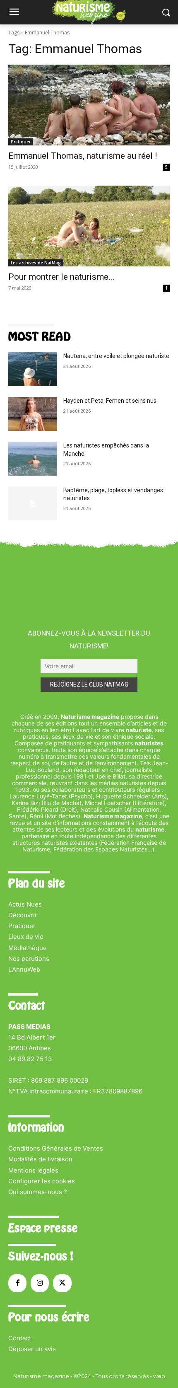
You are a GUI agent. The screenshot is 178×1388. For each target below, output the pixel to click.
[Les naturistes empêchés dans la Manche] (32, 459)
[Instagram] (40, 1283)
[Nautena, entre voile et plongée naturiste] (32, 369)
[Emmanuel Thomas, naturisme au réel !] (89, 105)
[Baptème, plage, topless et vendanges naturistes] (32, 503)
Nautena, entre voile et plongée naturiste (116, 356)
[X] (62, 1283)
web (159, 1376)
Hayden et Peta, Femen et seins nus (109, 400)
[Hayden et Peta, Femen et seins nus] (32, 414)
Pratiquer (21, 142)
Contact (19, 1338)
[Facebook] (17, 1283)
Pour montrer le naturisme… (61, 277)
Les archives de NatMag (36, 263)
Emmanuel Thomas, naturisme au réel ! (82, 156)
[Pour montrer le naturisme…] (89, 226)
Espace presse (42, 1228)
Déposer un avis (32, 1349)
